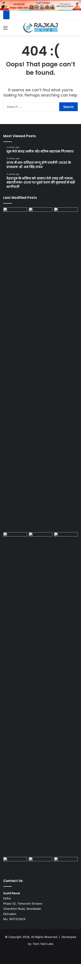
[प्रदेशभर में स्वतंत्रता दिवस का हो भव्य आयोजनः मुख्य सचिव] (40, 539)
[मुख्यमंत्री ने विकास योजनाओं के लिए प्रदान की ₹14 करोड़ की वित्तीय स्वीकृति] (66, 539)
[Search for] (75, 29)
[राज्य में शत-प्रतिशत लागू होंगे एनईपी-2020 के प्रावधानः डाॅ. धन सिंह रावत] (40, 368)
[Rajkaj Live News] (40, 27)
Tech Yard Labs (43, 943)
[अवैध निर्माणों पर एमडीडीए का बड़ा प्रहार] (40, 863)
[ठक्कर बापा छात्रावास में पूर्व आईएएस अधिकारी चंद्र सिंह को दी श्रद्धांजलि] (15, 863)
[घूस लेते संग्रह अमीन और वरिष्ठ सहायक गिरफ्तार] (15, 214)
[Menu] (5, 29)
